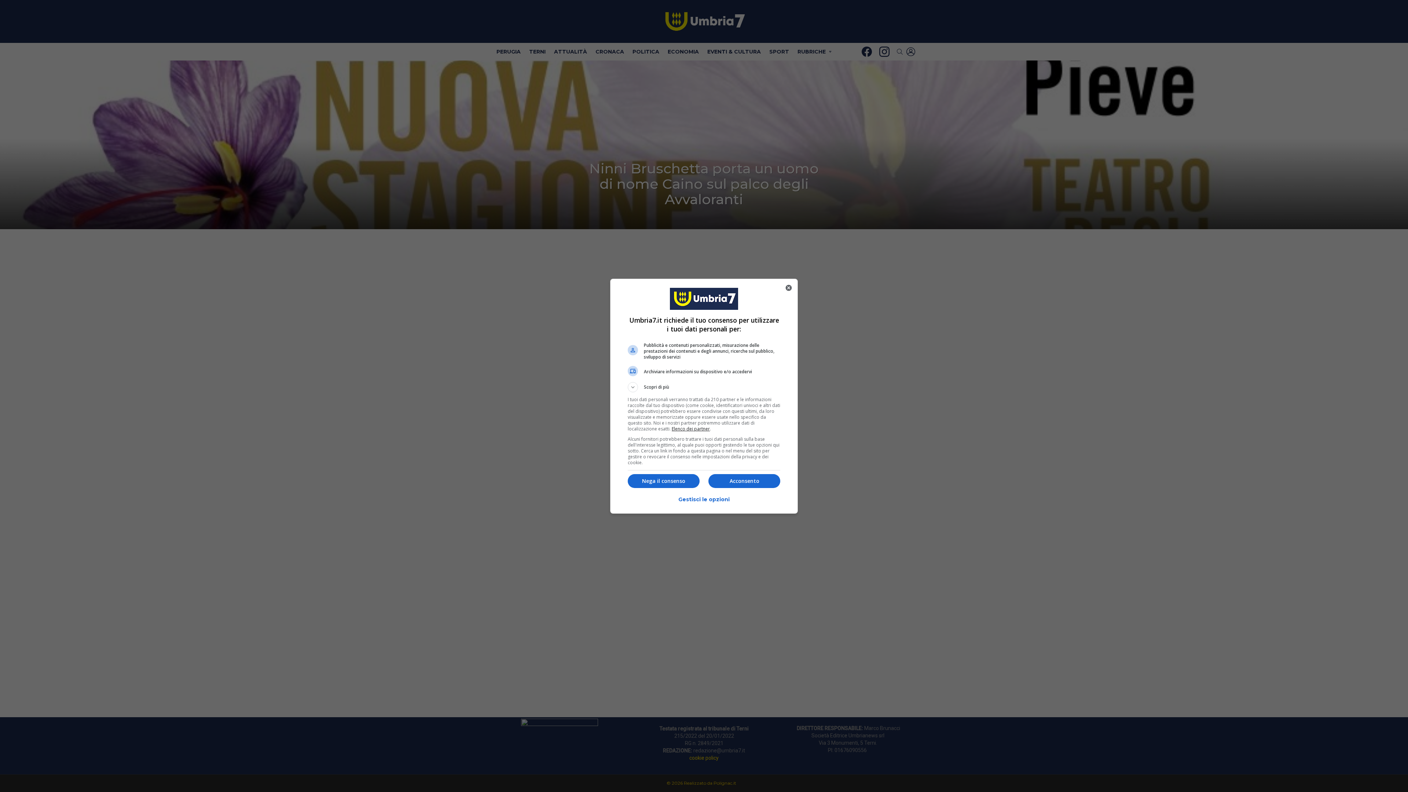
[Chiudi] (788, 287)
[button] (704, 387)
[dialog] (704, 396)
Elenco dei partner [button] (691, 429)
